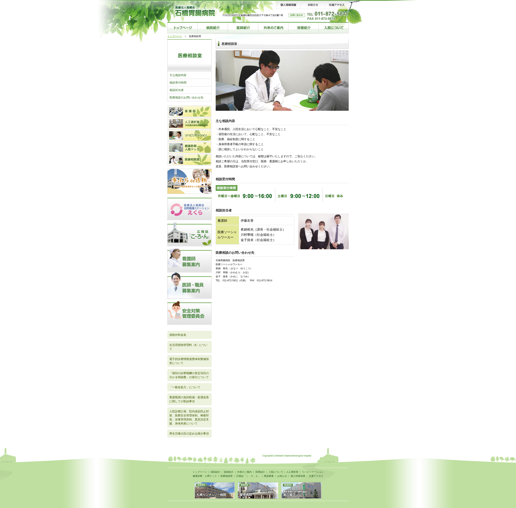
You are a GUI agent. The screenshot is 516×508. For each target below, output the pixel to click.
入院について (276, 472)
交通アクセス (316, 476)
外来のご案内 (273, 27)
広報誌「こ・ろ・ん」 (248, 476)
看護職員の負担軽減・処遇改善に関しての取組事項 (189, 399)
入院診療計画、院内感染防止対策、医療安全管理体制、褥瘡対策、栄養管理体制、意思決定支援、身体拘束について (189, 417)
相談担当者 (177, 90)
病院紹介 (215, 472)
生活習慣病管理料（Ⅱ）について (188, 347)
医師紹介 (243, 27)
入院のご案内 (333, 27)
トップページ (182, 27)
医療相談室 (227, 476)
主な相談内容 (178, 75)
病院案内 (213, 27)
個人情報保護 (298, 476)
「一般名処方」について (184, 387)
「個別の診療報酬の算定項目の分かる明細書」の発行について (189, 375)
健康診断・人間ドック (205, 476)
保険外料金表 (177, 334)
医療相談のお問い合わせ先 (186, 97)
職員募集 (269, 476)
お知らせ (282, 476)
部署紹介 (303, 27)
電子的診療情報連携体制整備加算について (189, 361)
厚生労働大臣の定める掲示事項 (189, 433)
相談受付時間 (178, 82)
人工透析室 (292, 472)
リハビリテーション (313, 472)
